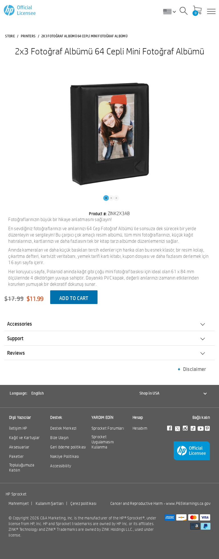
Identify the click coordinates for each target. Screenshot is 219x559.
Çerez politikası (83, 503)
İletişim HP (18, 428)
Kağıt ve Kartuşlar (24, 437)
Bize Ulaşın (59, 437)
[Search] (183, 11)
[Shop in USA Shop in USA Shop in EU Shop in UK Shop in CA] (172, 11)
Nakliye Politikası (64, 456)
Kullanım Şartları (50, 503)
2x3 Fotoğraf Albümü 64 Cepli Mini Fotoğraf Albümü (109, 51)
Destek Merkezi (63, 428)
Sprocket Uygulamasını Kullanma (103, 442)
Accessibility (60, 465)
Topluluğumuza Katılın (21, 467)
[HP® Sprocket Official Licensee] (20, 10)
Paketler (16, 456)
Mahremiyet (19, 503)
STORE (10, 35)
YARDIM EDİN (102, 417)
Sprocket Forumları (108, 428)
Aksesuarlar (19, 447)
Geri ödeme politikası (68, 447)
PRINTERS (28, 35)
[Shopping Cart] (197, 10)
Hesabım (140, 428)
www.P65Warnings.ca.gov (188, 503)
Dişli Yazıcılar (20, 417)
